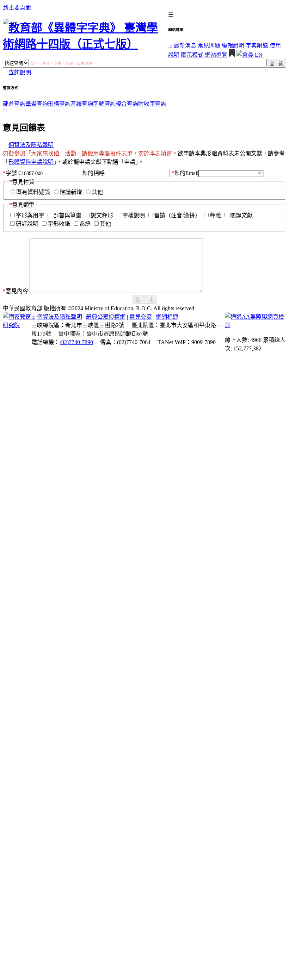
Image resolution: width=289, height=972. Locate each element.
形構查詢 (59, 104)
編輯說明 (233, 46)
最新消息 (185, 46)
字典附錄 (257, 46)
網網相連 (167, 317)
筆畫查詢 (36, 104)
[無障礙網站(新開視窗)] (255, 325)
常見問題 (209, 46)
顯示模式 (192, 55)
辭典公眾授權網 (105, 317)
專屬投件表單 (116, 153)
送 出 (144, 299)
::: (170, 46)
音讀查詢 (81, 104)
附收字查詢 (152, 104)
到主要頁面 (17, 8)
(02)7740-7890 (76, 342)
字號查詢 (104, 104)
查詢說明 (19, 72)
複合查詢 (127, 104)
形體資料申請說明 (31, 162)
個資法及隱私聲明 (31, 145)
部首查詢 (14, 104)
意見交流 (140, 317)
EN (259, 55)
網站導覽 (216, 55)
